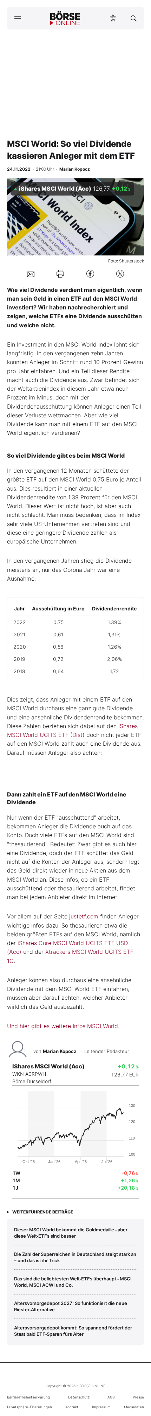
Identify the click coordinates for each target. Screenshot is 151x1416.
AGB (110, 1397)
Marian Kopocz (59, 1051)
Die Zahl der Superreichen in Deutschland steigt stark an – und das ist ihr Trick (75, 1257)
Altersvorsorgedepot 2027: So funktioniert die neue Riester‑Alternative (70, 1306)
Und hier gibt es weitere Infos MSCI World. (63, 1025)
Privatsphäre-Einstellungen (29, 1407)
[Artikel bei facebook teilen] (90, 274)
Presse (138, 1397)
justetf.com (83, 916)
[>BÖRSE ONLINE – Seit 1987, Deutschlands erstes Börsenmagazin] (65, 18)
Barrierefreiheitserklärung (28, 1397)
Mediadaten (134, 1407)
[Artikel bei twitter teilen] (120, 274)
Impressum (101, 1407)
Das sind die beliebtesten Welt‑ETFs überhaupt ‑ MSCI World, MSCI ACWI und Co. (73, 1282)
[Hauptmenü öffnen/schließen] (17, 18)
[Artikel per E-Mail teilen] (31, 273)
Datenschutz (79, 1397)
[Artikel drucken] (60, 274)
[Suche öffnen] (133, 18)
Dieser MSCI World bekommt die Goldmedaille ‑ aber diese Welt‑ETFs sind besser (70, 1233)
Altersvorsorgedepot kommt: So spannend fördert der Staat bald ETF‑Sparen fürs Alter (73, 1331)
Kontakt (71, 1407)
